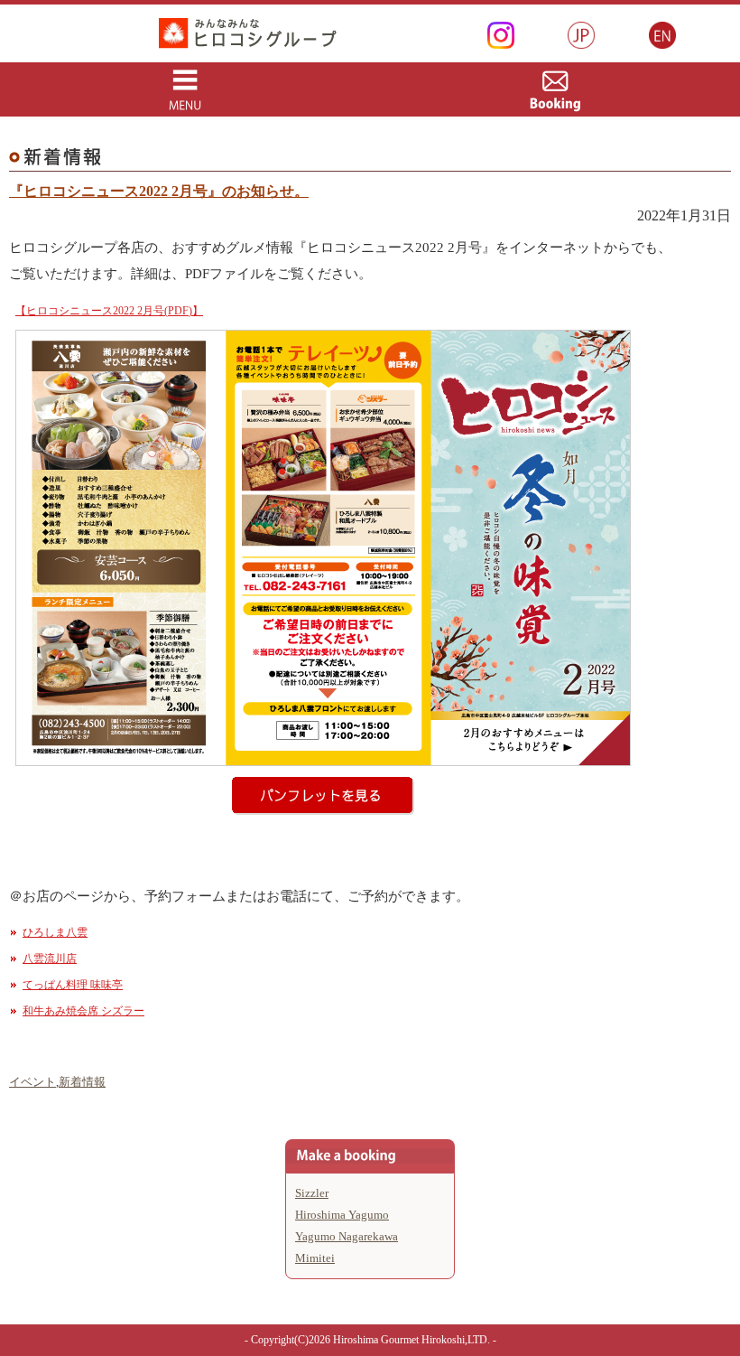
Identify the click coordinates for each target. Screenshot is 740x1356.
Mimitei (315, 1258)
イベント (32, 1082)
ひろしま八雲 (55, 932)
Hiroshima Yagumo (342, 1214)
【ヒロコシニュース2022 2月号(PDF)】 (109, 310)
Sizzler (311, 1193)
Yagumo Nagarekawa (346, 1236)
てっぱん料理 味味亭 (73, 984)
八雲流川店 (50, 958)
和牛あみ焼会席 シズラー (83, 1011)
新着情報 (82, 1082)
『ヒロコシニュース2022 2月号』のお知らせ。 (159, 191)
